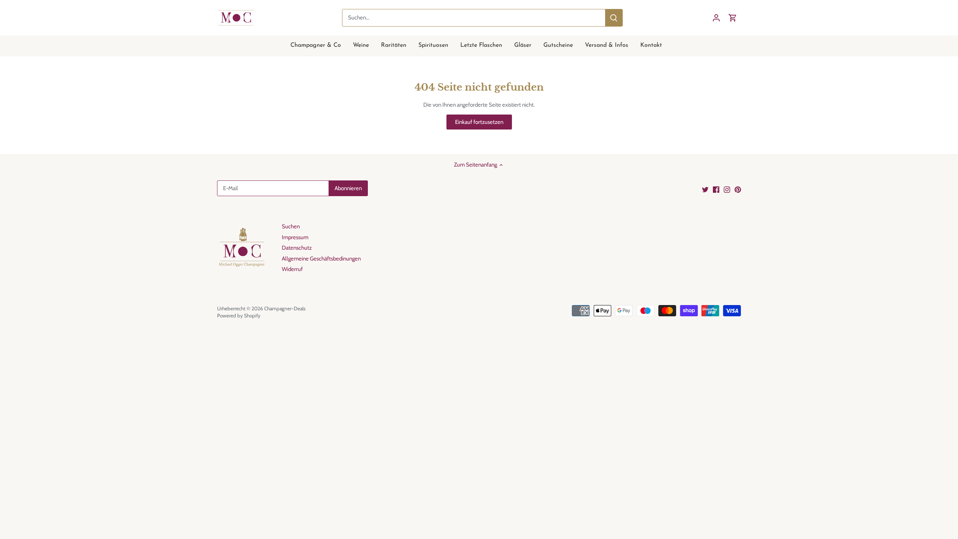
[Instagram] (727, 190)
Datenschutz (297, 247)
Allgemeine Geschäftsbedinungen (321, 258)
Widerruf (292, 269)
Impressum (295, 237)
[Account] (716, 17)
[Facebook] (716, 190)
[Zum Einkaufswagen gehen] (732, 17)
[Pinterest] (738, 190)
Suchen (291, 226)
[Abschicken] (613, 17)
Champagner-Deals (285, 308)
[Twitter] (705, 190)
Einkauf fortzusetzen (479, 122)
